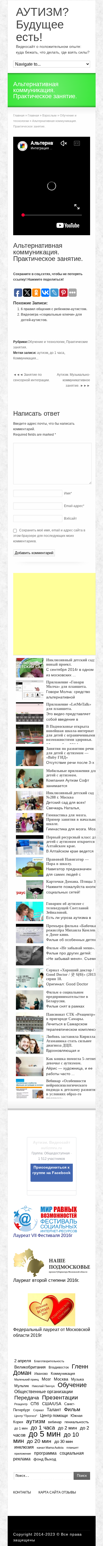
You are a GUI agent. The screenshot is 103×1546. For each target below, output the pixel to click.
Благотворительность (49, 1361)
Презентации (60, 1397)
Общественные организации (43, 1391)
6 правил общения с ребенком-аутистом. (54, 309)
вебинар (55, 1422)
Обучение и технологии (46, 342)
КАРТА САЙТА (49, 1492)
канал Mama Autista (50, 1447)
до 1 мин (21, 1428)
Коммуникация (24, 358)
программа (45, 1453)
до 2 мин (67, 1428)
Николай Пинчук (43, 1386)
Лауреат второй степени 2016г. (46, 1280)
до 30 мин (63, 1441)
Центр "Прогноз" (25, 1415)
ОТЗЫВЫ (69, 1492)
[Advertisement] (54, 614)
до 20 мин (39, 1441)
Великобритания (30, 1367)
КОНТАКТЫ (22, 1492)
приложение (22, 1453)
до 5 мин (45, 1433)
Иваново (41, 1373)
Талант (54, 1409)
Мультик (21, 1386)
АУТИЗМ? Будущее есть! (42, 24)
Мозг (46, 1379)
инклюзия (24, 1447)
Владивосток (59, 1367)
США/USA (51, 1403)
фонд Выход (45, 1459)
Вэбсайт (70, 518)
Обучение (72, 1384)
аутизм (42, 353)
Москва (61, 1379)
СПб (34, 1403)
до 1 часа (57, 353)
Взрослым (49, 115)
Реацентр (20, 1404)
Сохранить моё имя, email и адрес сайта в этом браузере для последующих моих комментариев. (49, 535)
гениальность (77, 1422)
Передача (26, 1398)
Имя (68, 493)
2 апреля (22, 1361)
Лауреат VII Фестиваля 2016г (43, 1235)
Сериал (38, 1410)
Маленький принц (26, 1379)
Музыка (77, 1379)
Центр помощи (54, 1415)
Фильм (72, 1409)
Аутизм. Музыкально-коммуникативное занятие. (73, 380)
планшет (72, 1447)
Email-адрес (74, 506)
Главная (18, 115)
